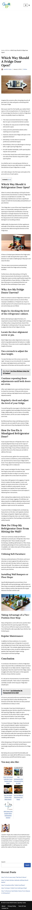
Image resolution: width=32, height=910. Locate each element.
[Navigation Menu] (26, 5)
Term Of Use (22, 906)
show (9, 179)
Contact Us (5, 908)
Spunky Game (22, 902)
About (3, 906)
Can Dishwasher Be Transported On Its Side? (18, 780)
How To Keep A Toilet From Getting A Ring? (14, 888)
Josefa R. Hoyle (7, 69)
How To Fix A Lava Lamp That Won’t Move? (13, 877)
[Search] (29, 5)
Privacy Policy (12, 906)
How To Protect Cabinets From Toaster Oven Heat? (8, 780)
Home (2, 50)
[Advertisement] (16, 27)
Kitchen (7, 50)
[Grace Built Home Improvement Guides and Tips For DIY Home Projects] (6, 5)
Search (3, 862)
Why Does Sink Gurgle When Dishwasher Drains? (8, 814)
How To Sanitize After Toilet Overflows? (13, 885)
